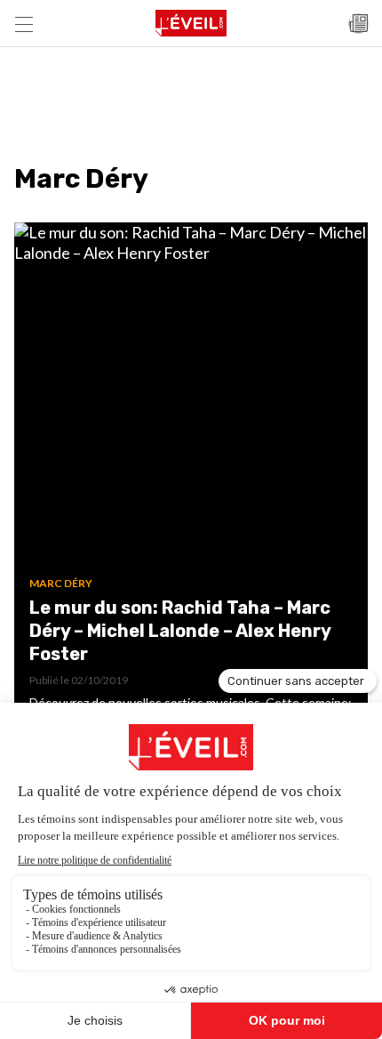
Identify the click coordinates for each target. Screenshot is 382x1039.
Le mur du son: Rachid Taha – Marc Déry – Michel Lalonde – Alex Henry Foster (179, 630)
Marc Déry (60, 583)
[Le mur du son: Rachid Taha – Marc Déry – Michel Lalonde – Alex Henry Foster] (191, 399)
